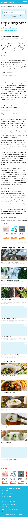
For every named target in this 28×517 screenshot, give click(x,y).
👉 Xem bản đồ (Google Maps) (9, 31)
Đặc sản (4, 499)
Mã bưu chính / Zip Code (8, 501)
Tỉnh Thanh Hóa (17, 38)
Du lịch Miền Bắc (6, 491)
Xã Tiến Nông (3, 38)
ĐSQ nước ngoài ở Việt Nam (9, 507)
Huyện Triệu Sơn (10, 38)
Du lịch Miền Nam (6, 496)
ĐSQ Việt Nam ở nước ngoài (9, 504)
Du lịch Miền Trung (7, 493)
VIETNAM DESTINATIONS (7, 2)
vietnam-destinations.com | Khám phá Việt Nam (14, 220)
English (2, 511)
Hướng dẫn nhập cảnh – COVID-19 (11, 509)
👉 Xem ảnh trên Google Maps (9, 28)
